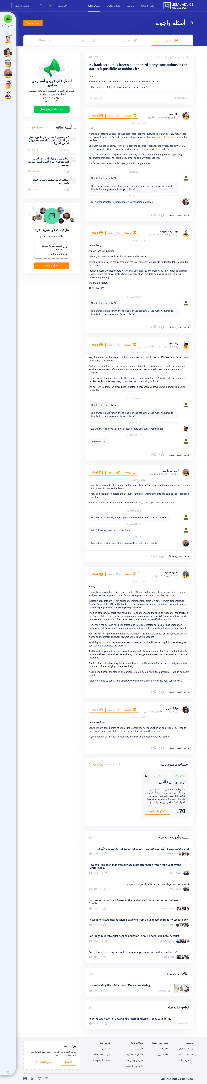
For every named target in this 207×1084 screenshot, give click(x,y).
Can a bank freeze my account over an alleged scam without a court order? (133, 952)
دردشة (128, 115)
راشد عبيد (173, 343)
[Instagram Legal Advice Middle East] (39, 1078)
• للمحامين (163, 1054)
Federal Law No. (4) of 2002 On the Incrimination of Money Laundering (130, 1018)
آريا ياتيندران (172, 708)
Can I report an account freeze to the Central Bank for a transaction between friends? (134, 902)
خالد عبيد (174, 114)
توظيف (111, 472)
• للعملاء (164, 1048)
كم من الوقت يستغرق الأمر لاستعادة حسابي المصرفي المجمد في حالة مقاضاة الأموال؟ (143, 848)
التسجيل (68, 1062)
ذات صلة (126, 40)
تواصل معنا (104, 1042)
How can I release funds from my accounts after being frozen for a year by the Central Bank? (135, 866)
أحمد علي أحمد (171, 470)
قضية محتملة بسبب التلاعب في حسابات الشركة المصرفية (158, 884)
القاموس (84, 40)
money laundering (166, 137)
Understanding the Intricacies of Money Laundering (119, 985)
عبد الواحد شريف (169, 231)
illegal (158, 149)
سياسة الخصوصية (101, 1060)
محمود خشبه (172, 572)
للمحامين (62, 5)
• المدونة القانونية (135, 1054)
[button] (50, 5)
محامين (130, 5)
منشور (169, 40)
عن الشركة (104, 1048)
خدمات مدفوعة (113, 5)
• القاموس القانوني (134, 1066)
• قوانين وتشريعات (134, 1060)
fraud (181, 137)
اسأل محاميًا (33, 22)
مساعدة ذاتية (94, 5)
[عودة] (189, 22)
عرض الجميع (99, 764)
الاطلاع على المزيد (157, 811)
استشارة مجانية (148, 5)
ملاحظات (42, 40)
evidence (103, 642)
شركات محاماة (186, 1048)
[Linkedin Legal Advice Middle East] (25, 1078)
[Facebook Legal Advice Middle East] (46, 1078)
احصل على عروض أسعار (51, 109)
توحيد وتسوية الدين (172, 782)
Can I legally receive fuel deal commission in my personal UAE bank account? (134, 936)
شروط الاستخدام (102, 1054)
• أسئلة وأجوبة (136, 1048)
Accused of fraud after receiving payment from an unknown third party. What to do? (138, 919)
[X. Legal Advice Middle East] (32, 1078)
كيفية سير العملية (48, 1062)
